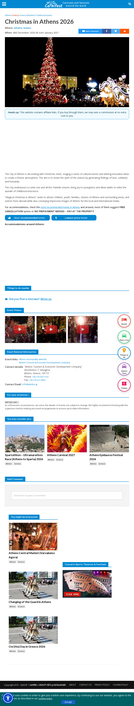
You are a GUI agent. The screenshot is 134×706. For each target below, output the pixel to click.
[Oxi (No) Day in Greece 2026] (33, 630)
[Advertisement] (67, 144)
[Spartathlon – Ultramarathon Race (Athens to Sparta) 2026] (25, 438)
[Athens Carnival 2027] (67, 438)
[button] (8, 698)
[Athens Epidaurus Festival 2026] (109, 438)
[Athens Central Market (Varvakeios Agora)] (33, 536)
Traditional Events (43, 15)
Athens (8, 15)
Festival (15, 15)
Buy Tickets (45, 684)
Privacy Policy (102, 684)
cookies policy (45, 698)
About (72, 684)
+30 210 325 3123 (40, 376)
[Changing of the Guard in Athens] (33, 585)
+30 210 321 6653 (37, 380)
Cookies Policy (120, 684)
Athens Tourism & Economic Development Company (44, 362)
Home (33, 684)
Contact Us (85, 684)
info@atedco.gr (30, 384)
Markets (31, 15)
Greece (23, 15)
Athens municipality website (33, 359)
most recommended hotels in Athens (60, 207)
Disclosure (60, 684)
